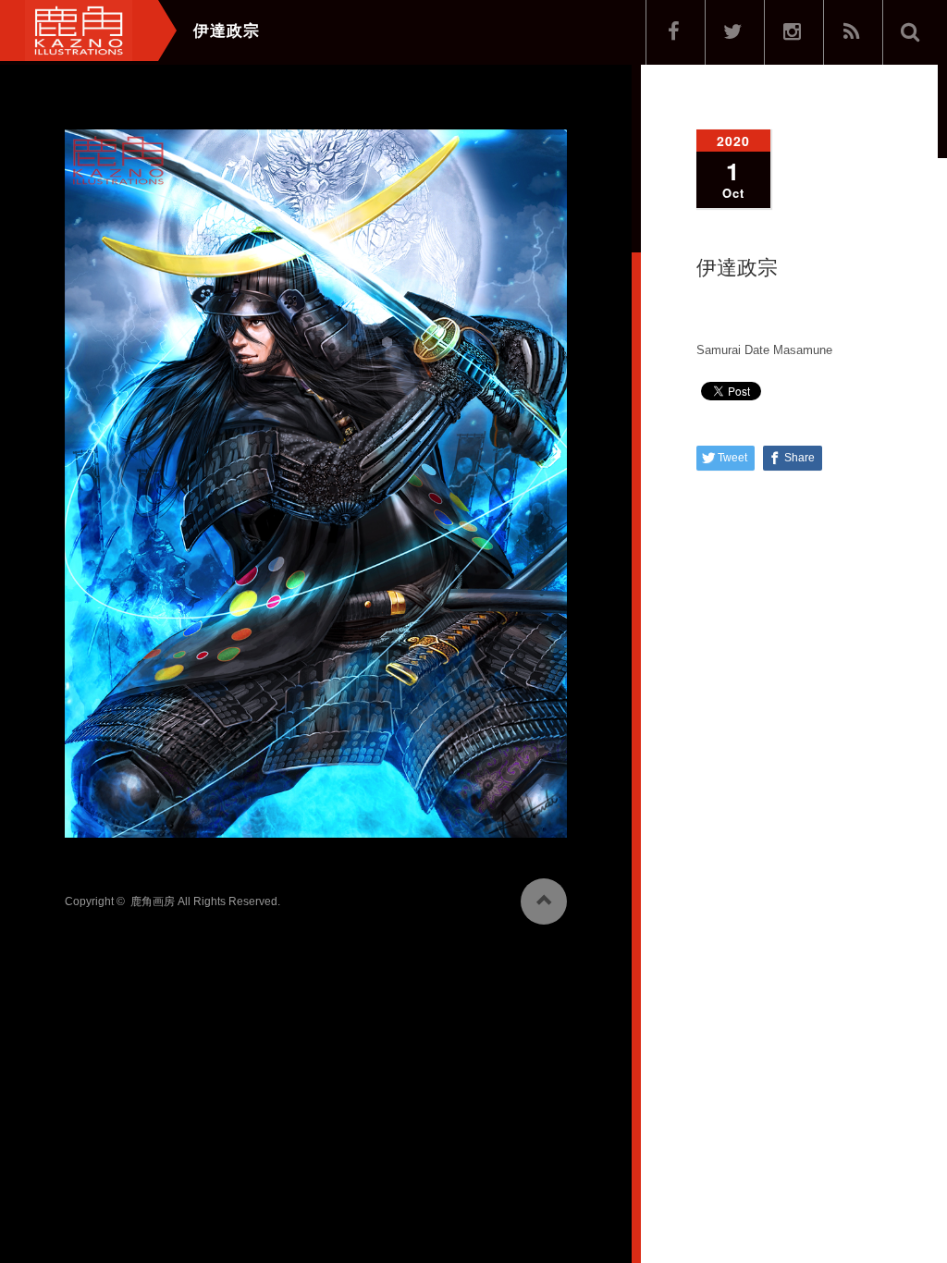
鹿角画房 (152, 901)
